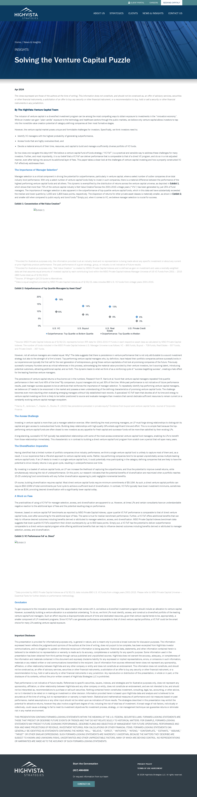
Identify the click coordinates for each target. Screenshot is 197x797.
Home (18, 42)
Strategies (116, 13)
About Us (99, 13)
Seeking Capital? (171, 2)
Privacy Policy (144, 764)
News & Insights (153, 13)
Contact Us (175, 13)
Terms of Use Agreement (149, 768)
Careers (154, 2)
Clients (133, 13)
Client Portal (137, 2)
